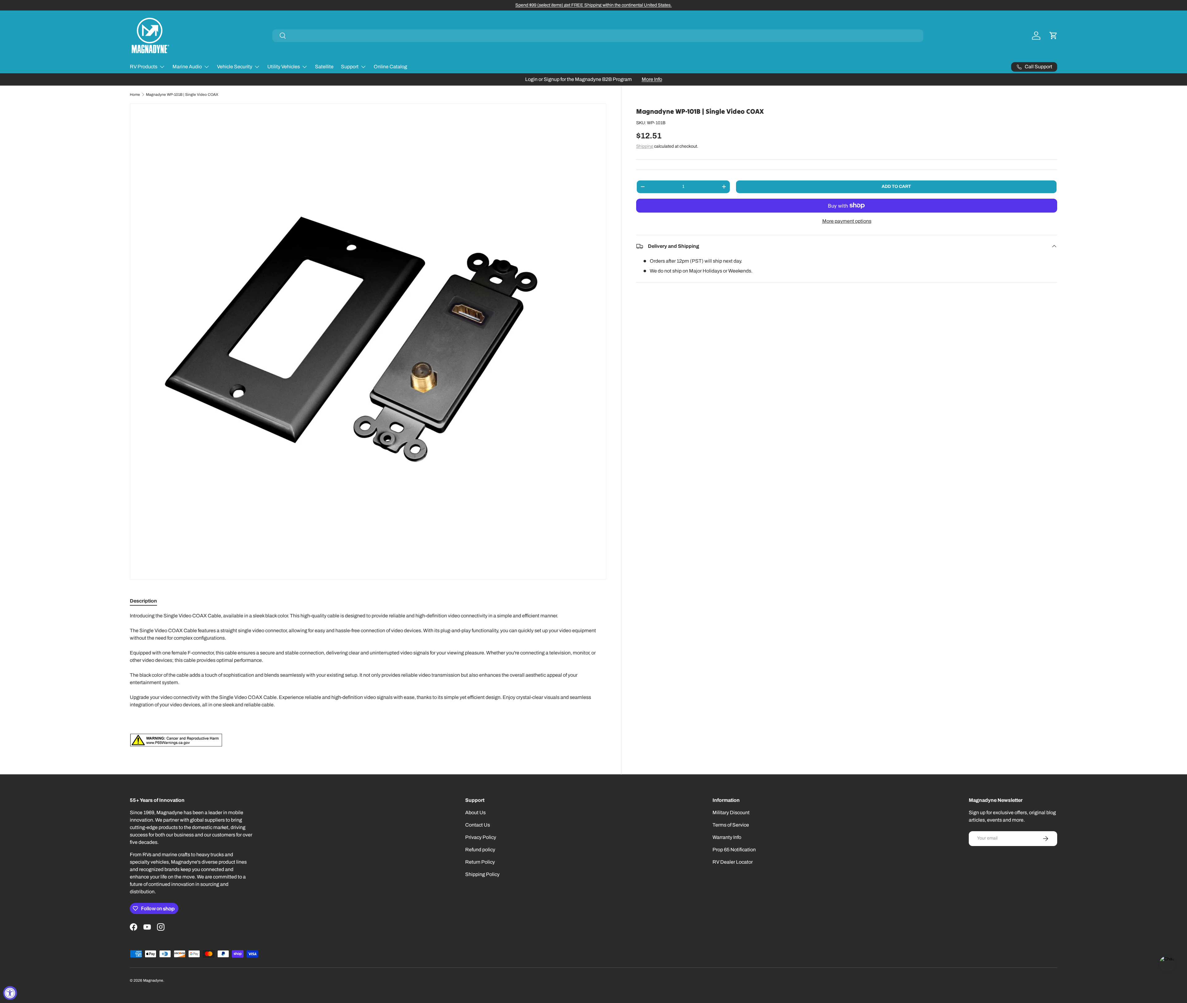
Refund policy (480, 849)
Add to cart (896, 186)
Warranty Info (727, 837)
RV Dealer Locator (733, 862)
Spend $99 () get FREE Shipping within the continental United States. (593, 4)
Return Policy (480, 862)
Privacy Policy (480, 837)
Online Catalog (390, 66)
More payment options (846, 221)
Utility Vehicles (283, 66)
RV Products (143, 66)
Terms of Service (731, 824)
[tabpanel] (368, 679)
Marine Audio (187, 66)
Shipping (644, 146)
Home (135, 94)
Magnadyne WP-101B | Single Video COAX (182, 94)
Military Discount (731, 812)
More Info (652, 79)
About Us (475, 812)
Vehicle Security (234, 66)
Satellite (324, 66)
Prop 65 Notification (734, 849)
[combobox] (597, 35)
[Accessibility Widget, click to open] (10, 993)
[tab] (143, 601)
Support (350, 66)
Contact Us (477, 824)
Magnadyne (153, 980)
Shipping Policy (482, 874)
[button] (1053, 35)
